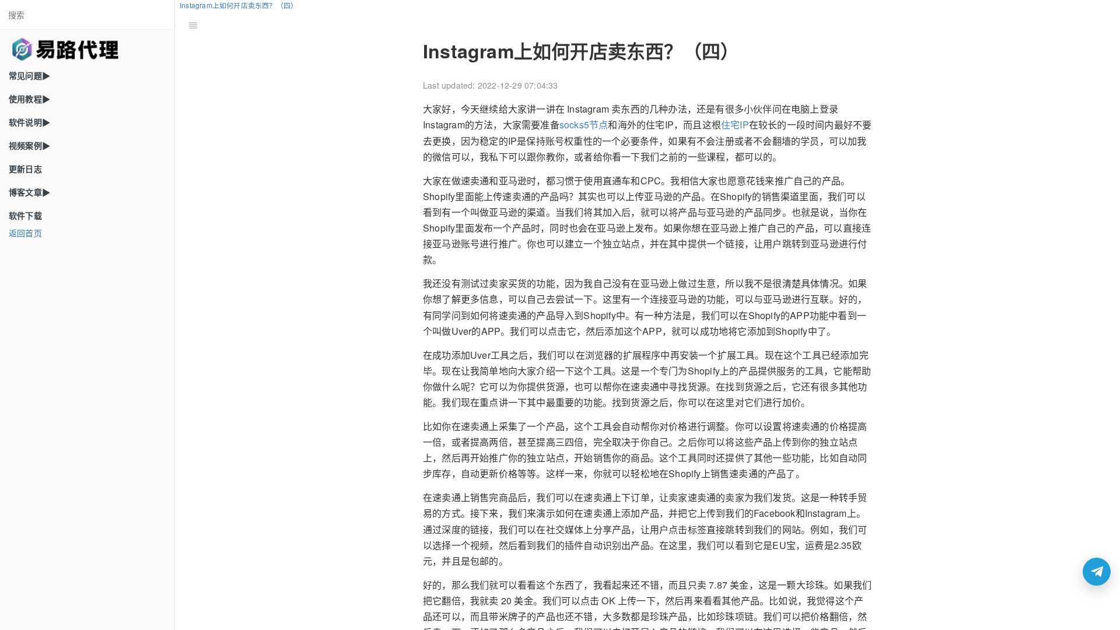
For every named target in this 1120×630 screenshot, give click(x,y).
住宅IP (735, 124)
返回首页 (25, 233)
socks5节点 (583, 124)
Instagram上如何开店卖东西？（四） (239, 5)
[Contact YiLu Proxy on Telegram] (1097, 572)
